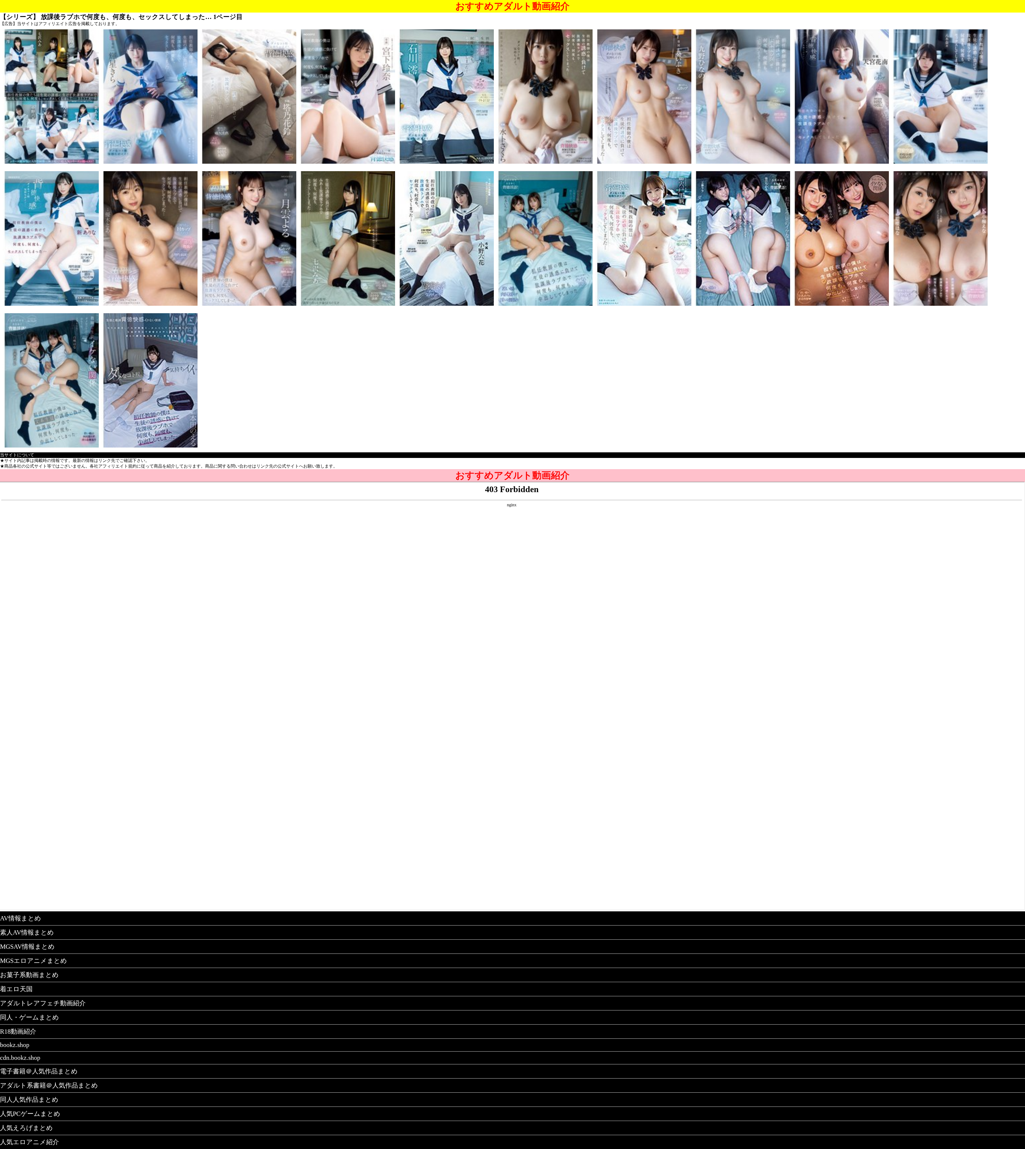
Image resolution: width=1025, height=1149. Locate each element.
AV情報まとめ (20, 918)
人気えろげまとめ (26, 1127)
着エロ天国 (16, 989)
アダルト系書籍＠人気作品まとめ (49, 1085)
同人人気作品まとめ (29, 1099)
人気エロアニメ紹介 (29, 1142)
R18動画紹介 (18, 1031)
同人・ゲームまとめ (29, 1017)
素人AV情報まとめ (27, 932)
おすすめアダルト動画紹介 (512, 6)
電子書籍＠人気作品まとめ (39, 1071)
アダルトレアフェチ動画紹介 (43, 1003)
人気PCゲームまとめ (30, 1113)
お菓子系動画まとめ (29, 974)
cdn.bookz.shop (20, 1057)
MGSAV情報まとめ (27, 946)
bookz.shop (14, 1044)
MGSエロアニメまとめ (33, 960)
